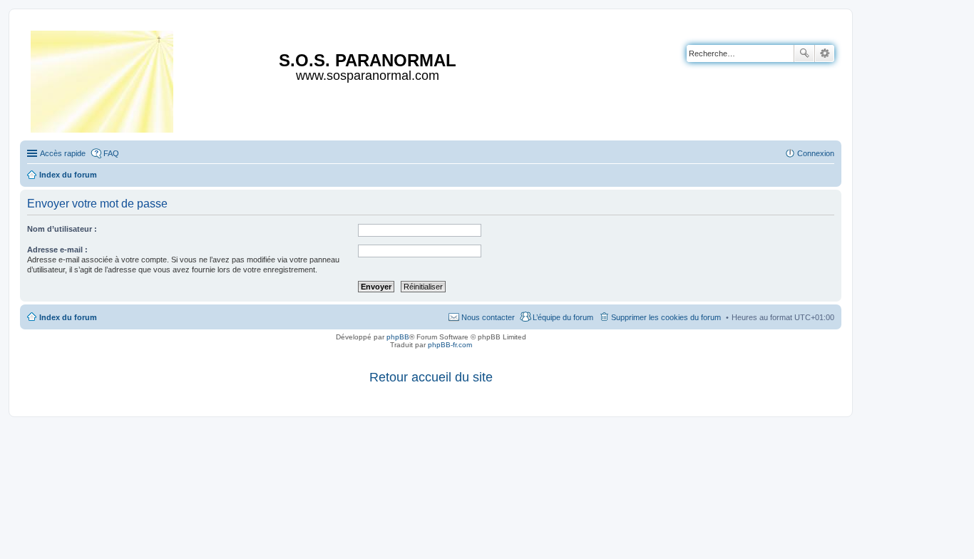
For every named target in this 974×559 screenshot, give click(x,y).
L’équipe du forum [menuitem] (563, 317)
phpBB (397, 337)
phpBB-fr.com (450, 345)
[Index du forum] (103, 79)
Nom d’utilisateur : (62, 229)
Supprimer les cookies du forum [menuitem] (666, 317)
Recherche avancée (824, 53)
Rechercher (804, 53)
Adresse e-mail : (57, 249)
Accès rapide (63, 153)
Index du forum (68, 317)
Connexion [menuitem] (815, 153)
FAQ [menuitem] (111, 153)
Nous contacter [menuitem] (488, 317)
